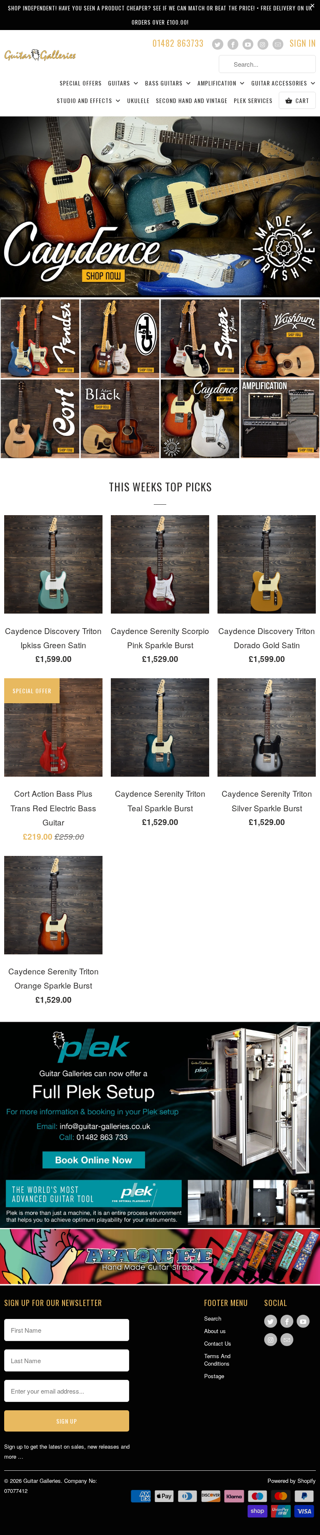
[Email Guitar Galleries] (277, 44)
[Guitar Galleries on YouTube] (247, 44)
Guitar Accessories (280, 83)
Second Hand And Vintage (192, 101)
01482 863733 (178, 44)
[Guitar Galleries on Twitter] (217, 44)
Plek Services (253, 101)
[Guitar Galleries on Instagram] (263, 44)
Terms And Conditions (217, 1359)
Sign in (303, 44)
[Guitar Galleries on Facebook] (233, 44)
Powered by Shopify (292, 1481)
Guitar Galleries (42, 1481)
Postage (214, 1376)
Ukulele (138, 101)
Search (212, 1318)
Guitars (120, 83)
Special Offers (81, 83)
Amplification (218, 83)
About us (215, 1331)
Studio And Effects (85, 101)
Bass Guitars (164, 83)
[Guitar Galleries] (40, 49)
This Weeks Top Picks (160, 486)
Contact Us (217, 1343)
